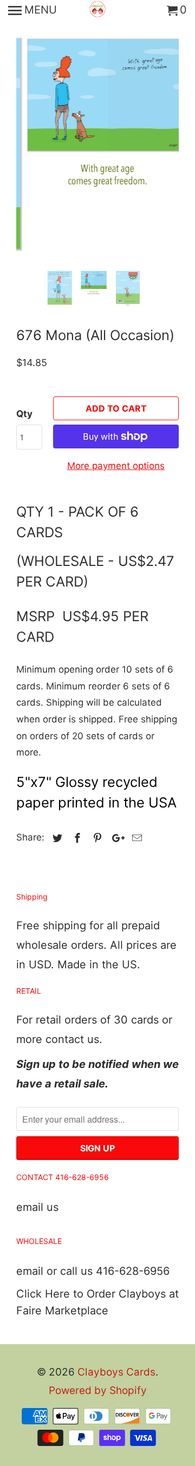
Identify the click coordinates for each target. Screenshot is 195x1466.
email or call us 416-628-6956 (93, 1271)
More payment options (116, 465)
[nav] (32, 11)
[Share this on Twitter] (55, 838)
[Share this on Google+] (115, 838)
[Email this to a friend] (135, 838)
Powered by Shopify (98, 1390)
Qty (24, 413)
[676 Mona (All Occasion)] (97, 132)
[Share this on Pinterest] (96, 838)
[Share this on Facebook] (75, 838)
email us (37, 1207)
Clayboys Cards (116, 1372)
